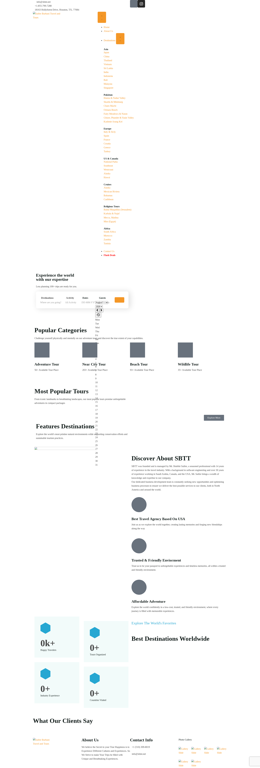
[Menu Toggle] (102, 17)
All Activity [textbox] (70, 302)
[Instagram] (141, 4)
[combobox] (52, 302)
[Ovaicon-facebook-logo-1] (134, 4)
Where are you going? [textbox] (50, 302)
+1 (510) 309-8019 (141, 747)
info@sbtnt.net (44, 2)
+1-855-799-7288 (43, 6)
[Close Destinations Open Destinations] (120, 38)
